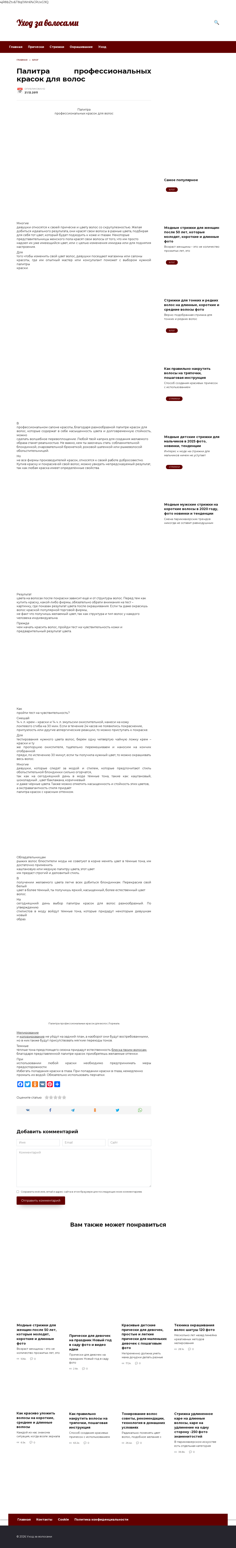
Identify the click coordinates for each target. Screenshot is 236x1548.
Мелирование (28, 1032)
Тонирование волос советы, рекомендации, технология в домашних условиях (143, 1420)
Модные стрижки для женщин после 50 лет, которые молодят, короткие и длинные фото (191, 234)
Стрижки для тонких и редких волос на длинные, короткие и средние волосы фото (191, 304)
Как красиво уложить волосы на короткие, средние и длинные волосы (36, 1420)
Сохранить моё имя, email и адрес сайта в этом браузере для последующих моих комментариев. (81, 1191)
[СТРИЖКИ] (191, 429)
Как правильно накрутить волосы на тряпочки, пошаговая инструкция (187, 373)
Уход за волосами (48, 23)
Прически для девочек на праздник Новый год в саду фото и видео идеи (90, 1342)
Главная (15, 47)
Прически (36, 47)
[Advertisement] (191, 113)
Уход (102, 47)
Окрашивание (81, 47)
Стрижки (57, 47)
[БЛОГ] (191, 220)
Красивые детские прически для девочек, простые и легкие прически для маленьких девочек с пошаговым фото (144, 1336)
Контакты (44, 1519)
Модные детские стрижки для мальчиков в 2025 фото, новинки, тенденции (191, 441)
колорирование (32, 1036)
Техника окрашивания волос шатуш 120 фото (194, 1327)
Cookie (63, 1519)
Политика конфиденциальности (101, 1519)
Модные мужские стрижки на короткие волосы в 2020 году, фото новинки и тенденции (191, 508)
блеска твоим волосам (129, 1050)
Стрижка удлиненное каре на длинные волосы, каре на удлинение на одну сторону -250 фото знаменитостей (193, 1425)
